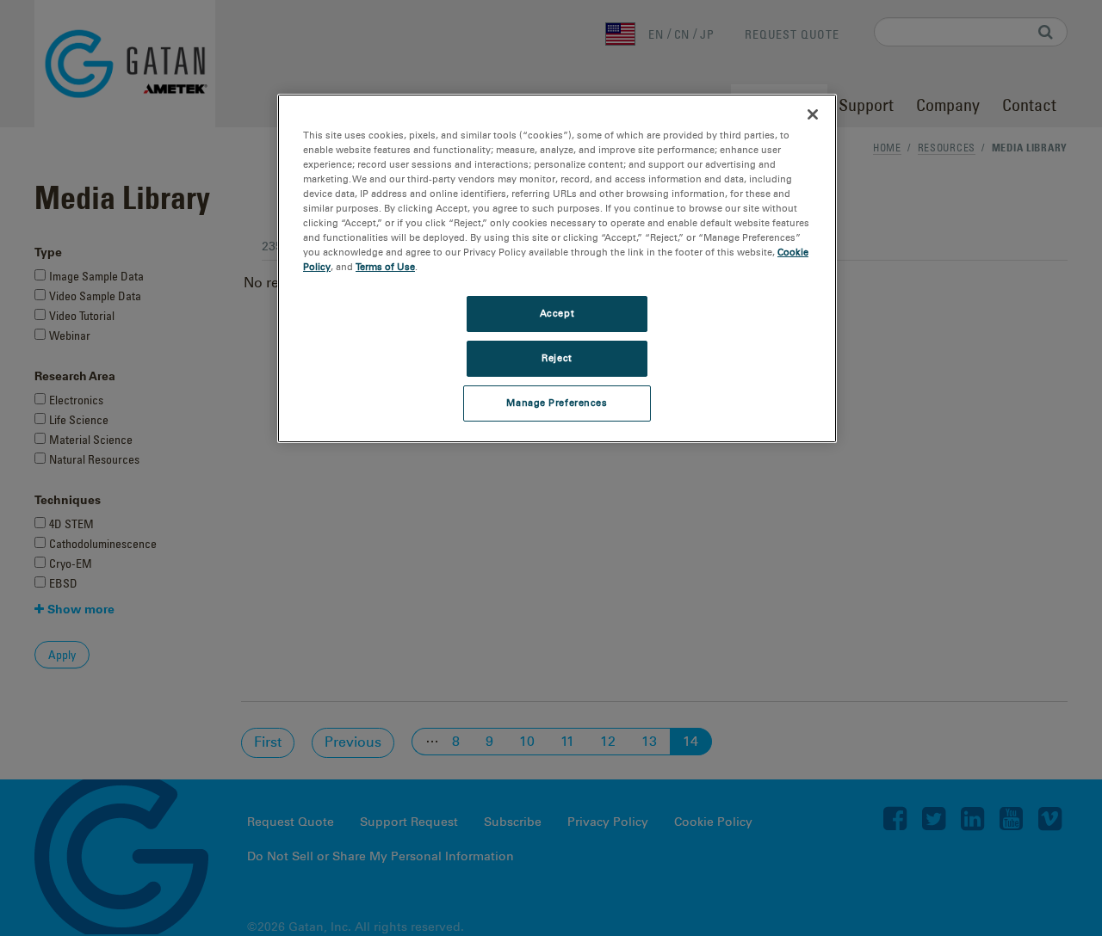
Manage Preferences (556, 403)
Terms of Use (385, 267)
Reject (557, 358)
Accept (557, 313)
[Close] (813, 114)
